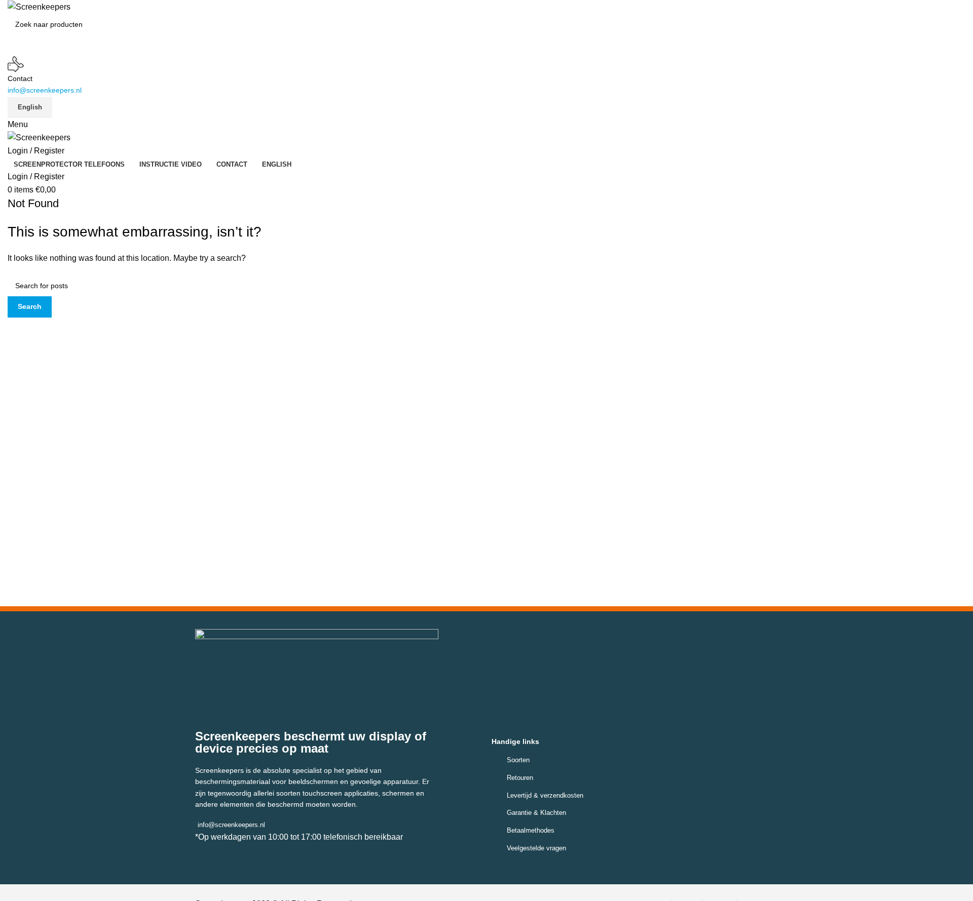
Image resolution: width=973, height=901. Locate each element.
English (30, 107)
